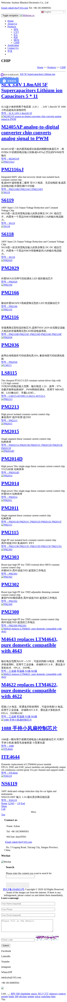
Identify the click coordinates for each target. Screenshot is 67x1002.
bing (53, 996)
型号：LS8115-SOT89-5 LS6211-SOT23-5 (23, 396)
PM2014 (10, 483)
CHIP (16, 42)
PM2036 (10, 345)
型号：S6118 (8, 257)
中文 (9, 51)
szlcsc (38, 996)
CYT (16, 32)
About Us (12, 23)
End (23, 803)
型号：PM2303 (9, 573)
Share (4, 806)
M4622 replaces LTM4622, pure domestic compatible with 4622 (29, 690)
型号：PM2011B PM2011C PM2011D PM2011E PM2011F (31, 521)
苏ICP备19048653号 (13, 889)
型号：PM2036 (9, 362)
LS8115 (9, 373)
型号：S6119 (8, 223)
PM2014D (12, 459)
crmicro (62, 993)
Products (11, 26)
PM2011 (10, 508)
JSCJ (40, 993)
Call (3, 809)
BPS (16, 29)
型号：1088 (7, 746)
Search (17, 885)
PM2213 (10, 407)
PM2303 (10, 557)
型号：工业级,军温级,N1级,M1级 (19, 671)
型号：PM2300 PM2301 (13, 625)
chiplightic (25, 993)
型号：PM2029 (9, 281)
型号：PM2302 (9, 601)
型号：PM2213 (9, 420)
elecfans (23, 996)
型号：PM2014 (9, 497)
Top (3, 814)
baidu (11, 996)
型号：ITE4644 (9, 773)
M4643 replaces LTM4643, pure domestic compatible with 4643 (29, 645)
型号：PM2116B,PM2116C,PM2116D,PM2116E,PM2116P (31, 334)
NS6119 (9, 783)
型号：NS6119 (9, 800)
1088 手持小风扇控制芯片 (29, 728)
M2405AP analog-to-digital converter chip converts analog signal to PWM (30, 132)
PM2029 (10, 268)
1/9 (18, 803)
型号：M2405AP (10, 158)
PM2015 (10, 431)
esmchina (45, 996)
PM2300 (10, 612)
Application (13, 45)
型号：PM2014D (10, 472)
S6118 (7, 234)
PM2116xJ (12, 169)
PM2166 (10, 292)
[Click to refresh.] (47, 937)
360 (16, 996)
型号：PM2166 (9, 306)
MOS (16, 40)
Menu (33, 812)
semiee (31, 996)
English (47, 12)
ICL (16, 34)
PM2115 (10, 532)
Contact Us (13, 48)
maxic (34, 993)
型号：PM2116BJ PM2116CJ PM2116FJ (22, 189)
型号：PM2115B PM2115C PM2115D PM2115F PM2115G (31, 546)
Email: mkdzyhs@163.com (14, 8)
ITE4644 (10, 757)
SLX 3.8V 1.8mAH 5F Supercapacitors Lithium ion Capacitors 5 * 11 (31, 90)
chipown (53, 993)
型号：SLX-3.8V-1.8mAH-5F (16, 113)
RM (16, 37)
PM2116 (10, 317)
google (4, 996)
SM (18, 993)
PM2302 (10, 584)
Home (10, 21)
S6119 (7, 200)
